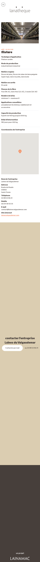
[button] (20, 152)
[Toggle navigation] (3, 4)
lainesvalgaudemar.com (10, 215)
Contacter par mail (12, 348)
